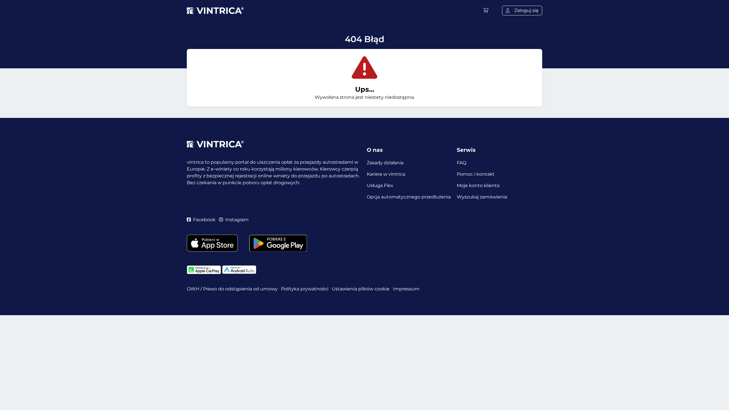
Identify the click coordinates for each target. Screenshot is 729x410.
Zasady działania (385, 162)
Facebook (204, 219)
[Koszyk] (485, 10)
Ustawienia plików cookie (361, 289)
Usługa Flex (380, 185)
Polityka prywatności (304, 289)
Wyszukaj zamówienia (482, 197)
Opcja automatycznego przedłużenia (409, 197)
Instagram (237, 219)
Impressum (406, 289)
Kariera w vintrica (386, 174)
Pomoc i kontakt (476, 174)
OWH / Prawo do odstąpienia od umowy (232, 289)
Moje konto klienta (478, 185)
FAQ (461, 162)
